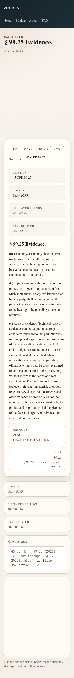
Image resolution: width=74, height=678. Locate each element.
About (33, 20)
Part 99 (57, 149)
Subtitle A (42, 149)
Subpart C (15, 159)
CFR (14, 149)
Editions (21, 20)
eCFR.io (11, 8)
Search (8, 20)
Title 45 (27, 149)
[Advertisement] (37, 100)
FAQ (45, 20)
